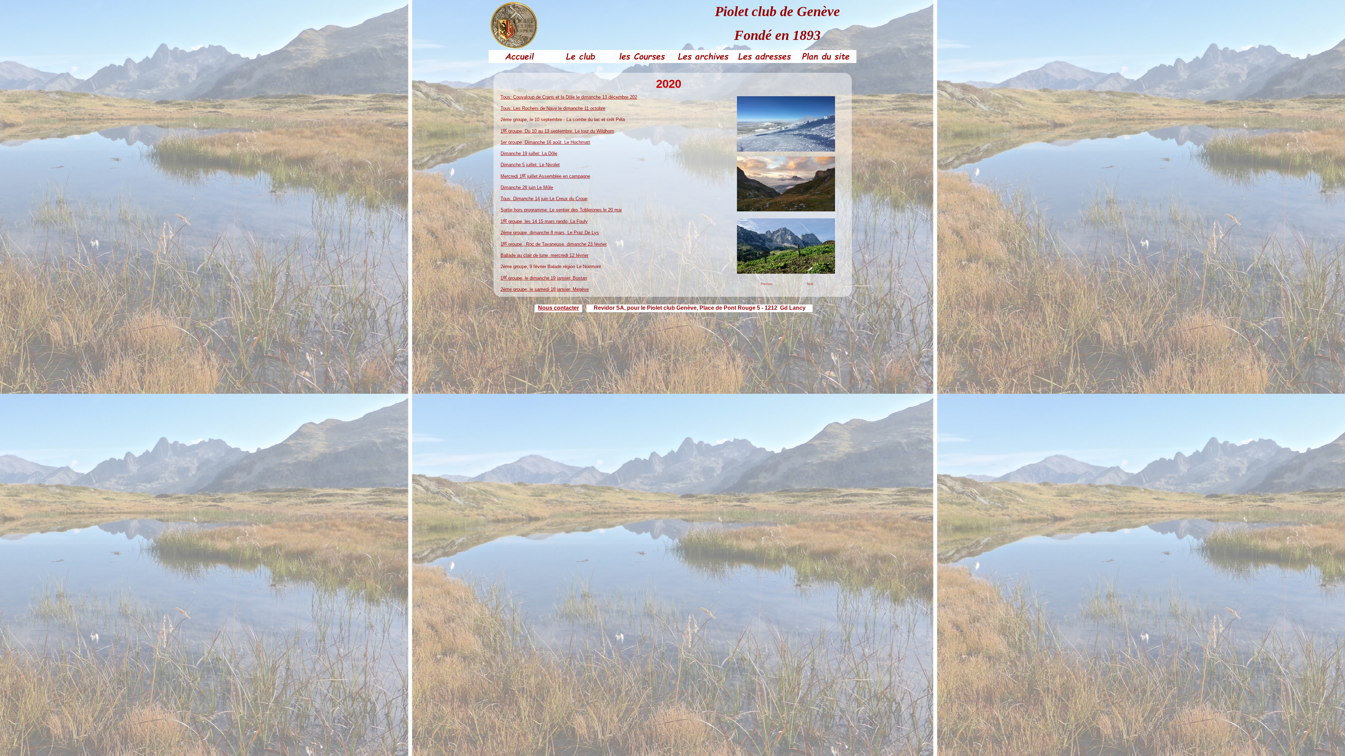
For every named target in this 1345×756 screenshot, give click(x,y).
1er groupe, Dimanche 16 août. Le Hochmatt (545, 142)
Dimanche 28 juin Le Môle (527, 187)
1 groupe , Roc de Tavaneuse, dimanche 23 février (554, 244)
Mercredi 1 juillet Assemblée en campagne (545, 176)
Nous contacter (558, 308)
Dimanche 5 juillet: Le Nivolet (530, 164)
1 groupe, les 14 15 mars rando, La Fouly (544, 221)
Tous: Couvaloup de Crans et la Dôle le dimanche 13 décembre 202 (569, 97)
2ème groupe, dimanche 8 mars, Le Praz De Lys (550, 232)
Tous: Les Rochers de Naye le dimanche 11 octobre (553, 108)
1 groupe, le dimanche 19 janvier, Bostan (544, 278)
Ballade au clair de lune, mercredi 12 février (544, 255)
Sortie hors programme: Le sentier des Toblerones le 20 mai (561, 209)
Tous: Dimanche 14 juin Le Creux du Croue (544, 198)
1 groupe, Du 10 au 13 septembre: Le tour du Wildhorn (557, 131)
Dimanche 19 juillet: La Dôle (529, 153)
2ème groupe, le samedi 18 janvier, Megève (545, 289)
